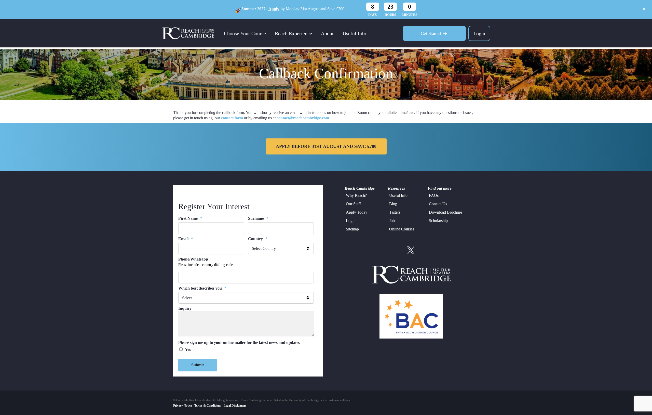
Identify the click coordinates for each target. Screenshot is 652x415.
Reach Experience (293, 33)
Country (257, 239)
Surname (258, 218)
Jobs (392, 220)
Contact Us (438, 204)
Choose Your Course (245, 33)
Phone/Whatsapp (193, 259)
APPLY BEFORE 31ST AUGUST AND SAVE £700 (326, 146)
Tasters (394, 212)
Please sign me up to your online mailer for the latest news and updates (239, 342)
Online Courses (401, 229)
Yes (188, 349)
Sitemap (352, 229)
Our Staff (353, 204)
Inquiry (185, 308)
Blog (393, 204)
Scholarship (438, 220)
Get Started (431, 33)
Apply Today (356, 212)
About (327, 33)
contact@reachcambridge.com (303, 118)
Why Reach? (356, 195)
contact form (232, 118)
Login (479, 33)
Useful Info (354, 33)
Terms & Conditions (207, 405)
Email (185, 239)
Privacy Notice (182, 405)
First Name (190, 218)
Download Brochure (445, 212)
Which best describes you (202, 288)
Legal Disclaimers (235, 405)
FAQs (434, 195)
